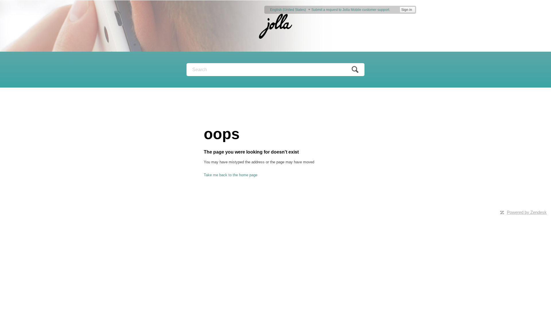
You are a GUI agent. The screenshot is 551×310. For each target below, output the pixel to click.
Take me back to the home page (230, 175)
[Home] (275, 26)
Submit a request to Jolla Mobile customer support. (350, 10)
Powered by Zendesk (527, 212)
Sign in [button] (406, 10)
